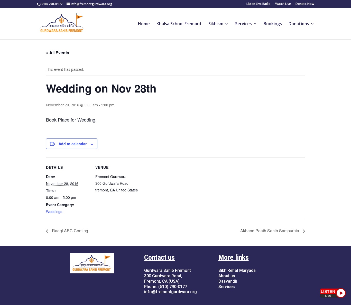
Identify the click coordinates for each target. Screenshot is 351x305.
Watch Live (283, 4)
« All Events (57, 53)
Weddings (54, 211)
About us (226, 275)
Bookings (273, 24)
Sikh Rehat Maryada (237, 270)
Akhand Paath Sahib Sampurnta (270, 231)
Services (243, 24)
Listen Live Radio (258, 4)
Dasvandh (227, 281)
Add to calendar (73, 143)
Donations (299, 24)
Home (144, 24)
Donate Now (304, 4)
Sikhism (215, 24)
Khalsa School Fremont (179, 24)
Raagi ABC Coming (69, 231)
